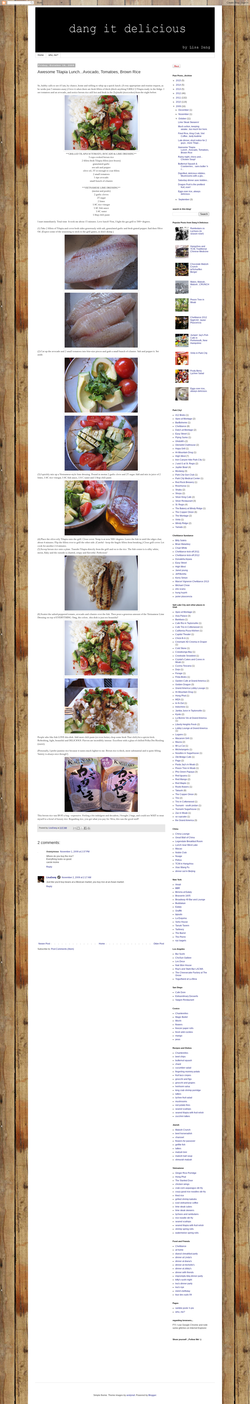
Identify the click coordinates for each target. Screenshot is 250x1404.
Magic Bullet (181, 1017)
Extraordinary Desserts (186, 996)
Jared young (181, 570)
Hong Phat (180, 695)
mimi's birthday (182, 1291)
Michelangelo (182, 749)
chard (178, 1064)
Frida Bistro (181, 677)
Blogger (152, 1395)
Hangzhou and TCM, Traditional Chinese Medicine (199, 249)
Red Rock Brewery (184, 482)
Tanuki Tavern (182, 925)
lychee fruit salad (183, 1097)
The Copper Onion (184, 512)
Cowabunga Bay (183, 652)
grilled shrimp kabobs (186, 1199)
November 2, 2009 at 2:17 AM (76, 877)
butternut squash (183, 1060)
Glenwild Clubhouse (185, 445)
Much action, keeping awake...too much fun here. (193, 127)
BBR (177, 888)
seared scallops (183, 1109)
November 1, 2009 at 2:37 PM (74, 851)
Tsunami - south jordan (186, 805)
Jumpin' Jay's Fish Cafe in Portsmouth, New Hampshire (199, 339)
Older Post (159, 943)
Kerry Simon (181, 578)
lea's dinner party (183, 1283)
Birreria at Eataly (183, 892)
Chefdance (180, 426)
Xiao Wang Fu (182, 867)
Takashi (179, 790)
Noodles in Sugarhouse (187, 753)
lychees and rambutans (187, 1214)
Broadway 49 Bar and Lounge (190, 899)
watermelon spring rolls (187, 1233)
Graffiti (178, 910)
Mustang (179, 471)
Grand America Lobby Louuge (190, 688)
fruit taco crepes (183, 1075)
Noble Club (181, 852)
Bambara (179, 619)
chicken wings (182, 1184)
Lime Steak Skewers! (188, 122)
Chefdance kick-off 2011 (187, 551)
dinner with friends (184, 1272)
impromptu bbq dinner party (189, 1276)
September (184, 199)
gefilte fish (180, 1144)
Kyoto (178, 714)
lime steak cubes (183, 1206)
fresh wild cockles (184, 1032)
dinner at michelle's (185, 1265)
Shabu (178, 489)
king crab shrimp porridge (188, 1090)
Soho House (181, 922)
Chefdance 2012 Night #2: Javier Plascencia (198, 320)
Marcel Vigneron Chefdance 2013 (192, 581)
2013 (179, 89)
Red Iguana (181, 775)
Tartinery (179, 929)
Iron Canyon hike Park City (188, 459)
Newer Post (44, 943)
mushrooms (181, 1101)
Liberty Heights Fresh (186, 724)
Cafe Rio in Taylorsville (186, 623)
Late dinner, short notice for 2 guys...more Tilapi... (192, 141)
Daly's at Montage (184, 430)
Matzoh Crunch (183, 1130)
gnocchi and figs (183, 1079)
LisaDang (51, 877)
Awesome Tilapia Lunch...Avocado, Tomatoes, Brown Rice (193, 150)
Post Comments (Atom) (62, 949)
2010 (179, 102)
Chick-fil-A (180, 638)
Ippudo (178, 914)
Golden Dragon (183, 684)
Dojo (177, 669)
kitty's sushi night (183, 1279)
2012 (179, 93)
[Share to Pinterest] (89, 828)
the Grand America (184, 820)
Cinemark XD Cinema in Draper (191, 642)
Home (41, 55)
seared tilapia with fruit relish (189, 1112)
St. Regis (179, 504)
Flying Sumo (181, 437)
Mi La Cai (180, 746)
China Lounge (182, 834)
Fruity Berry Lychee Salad (197, 372)
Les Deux (180, 961)
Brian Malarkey (182, 544)
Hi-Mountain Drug (184, 452)
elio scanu (180, 589)
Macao (178, 848)
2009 (179, 106)
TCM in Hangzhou (184, 863)
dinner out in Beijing (185, 871)
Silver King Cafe (183, 497)
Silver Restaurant (184, 501)
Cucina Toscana (183, 666)
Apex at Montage (183, 418)
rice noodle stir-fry (184, 1218)
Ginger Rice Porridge (185, 1173)
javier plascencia (183, 596)
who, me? (53, 55)
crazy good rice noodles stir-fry (190, 1191)
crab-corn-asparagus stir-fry (189, 1188)
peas (177, 1039)
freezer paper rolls (184, 1028)
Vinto (177, 519)
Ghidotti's (179, 441)
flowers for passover (185, 1141)
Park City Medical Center (187, 478)
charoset (179, 1137)
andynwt (130, 1395)
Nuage (178, 856)
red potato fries (182, 1105)
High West (180, 456)
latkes (178, 1094)
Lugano (179, 734)
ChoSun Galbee (183, 957)
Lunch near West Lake (186, 845)
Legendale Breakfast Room (189, 841)
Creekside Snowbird (185, 656)
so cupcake (181, 816)
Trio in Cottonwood (184, 801)
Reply (49, 867)
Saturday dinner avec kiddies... (193, 180)
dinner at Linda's (183, 1257)
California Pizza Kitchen (187, 630)
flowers (178, 1024)
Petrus (178, 860)
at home (179, 1250)
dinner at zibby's (183, 1268)
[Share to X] (82, 828)
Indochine (180, 707)
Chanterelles (181, 1013)
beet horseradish (183, 1133)
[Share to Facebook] (85, 828)
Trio (177, 798)
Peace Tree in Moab (185, 768)
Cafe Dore (180, 992)
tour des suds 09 (183, 1294)
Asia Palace (181, 616)
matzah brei (181, 1152)
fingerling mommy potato (187, 1071)
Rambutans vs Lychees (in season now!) (197, 231)
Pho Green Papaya (184, 772)
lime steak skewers (184, 1210)
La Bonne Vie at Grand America (191, 718)
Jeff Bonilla (180, 574)
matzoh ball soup (183, 1156)
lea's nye (179, 1287)
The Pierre (180, 937)
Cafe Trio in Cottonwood (187, 627)
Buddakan (180, 903)
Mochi (178, 1020)
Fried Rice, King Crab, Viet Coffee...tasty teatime (191, 134)
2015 (179, 80)
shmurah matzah (183, 1159)
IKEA (177, 699)
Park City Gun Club (184, 474)
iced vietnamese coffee (186, 1203)
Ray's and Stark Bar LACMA (189, 969)
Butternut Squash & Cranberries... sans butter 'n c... (193, 166)
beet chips (180, 1056)
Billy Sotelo (180, 540)
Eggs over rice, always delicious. (189, 192)
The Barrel (180, 933)
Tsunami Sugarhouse (186, 809)
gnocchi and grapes (185, 1083)
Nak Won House (183, 965)
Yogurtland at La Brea (186, 979)
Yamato (179, 527)
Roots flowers (182, 787)
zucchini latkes (182, 1116)
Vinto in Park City (198, 353)
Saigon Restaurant (184, 1000)
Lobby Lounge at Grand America (191, 728)
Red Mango (181, 779)
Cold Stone (180, 648)
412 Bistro (180, 415)
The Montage (182, 515)
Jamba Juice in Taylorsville (188, 710)
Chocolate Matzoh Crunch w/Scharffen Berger (199, 268)
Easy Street (181, 433)
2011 (179, 97)
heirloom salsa (182, 1086)
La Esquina (181, 918)
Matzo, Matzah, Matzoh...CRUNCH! (199, 284)
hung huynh (181, 592)
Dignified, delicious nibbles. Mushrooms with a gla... (192, 174)
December (183, 110)
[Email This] (75, 828)
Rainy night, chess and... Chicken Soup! (190, 158)
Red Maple (180, 783)
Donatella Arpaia (183, 559)
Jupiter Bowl (181, 467)
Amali (178, 884)
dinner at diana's (183, 1261)
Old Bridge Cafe (183, 757)
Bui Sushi (180, 954)
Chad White (181, 548)
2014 (179, 85)
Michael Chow (182, 585)
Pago (178, 760)
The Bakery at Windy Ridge (188, 508)
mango (178, 1035)
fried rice (179, 1195)
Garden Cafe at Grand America (190, 681)
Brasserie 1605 (183, 895)
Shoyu (178, 493)
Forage (178, 673)
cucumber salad (183, 1067)
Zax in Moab (181, 813)
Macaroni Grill (182, 738)
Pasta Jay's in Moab (185, 764)
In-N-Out (179, 703)
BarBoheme (181, 422)
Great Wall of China (185, 837)
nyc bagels (180, 940)
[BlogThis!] (78, 828)
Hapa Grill (180, 448)
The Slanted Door (184, 1180)
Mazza (178, 742)
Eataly (178, 907)
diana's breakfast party (186, 1253)
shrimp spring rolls (184, 1229)
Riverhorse (180, 486)
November (183, 114)
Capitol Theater (183, 634)
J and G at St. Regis (185, 463)
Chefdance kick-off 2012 (187, 555)
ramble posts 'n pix (184, 1308)
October (182, 118)
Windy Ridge (181, 523)
